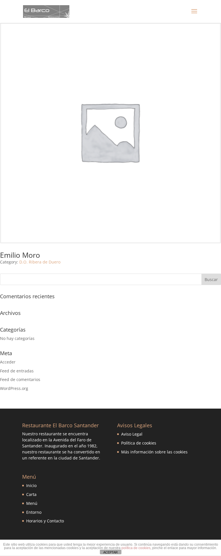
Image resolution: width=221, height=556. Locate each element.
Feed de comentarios (20, 379)
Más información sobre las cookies (154, 452)
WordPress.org (14, 388)
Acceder (8, 362)
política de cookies (135, 548)
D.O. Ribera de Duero (39, 262)
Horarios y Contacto (45, 521)
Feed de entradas (17, 371)
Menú (31, 503)
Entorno (33, 512)
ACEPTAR (110, 552)
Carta (31, 494)
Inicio (31, 485)
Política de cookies (138, 443)
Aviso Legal (131, 434)
